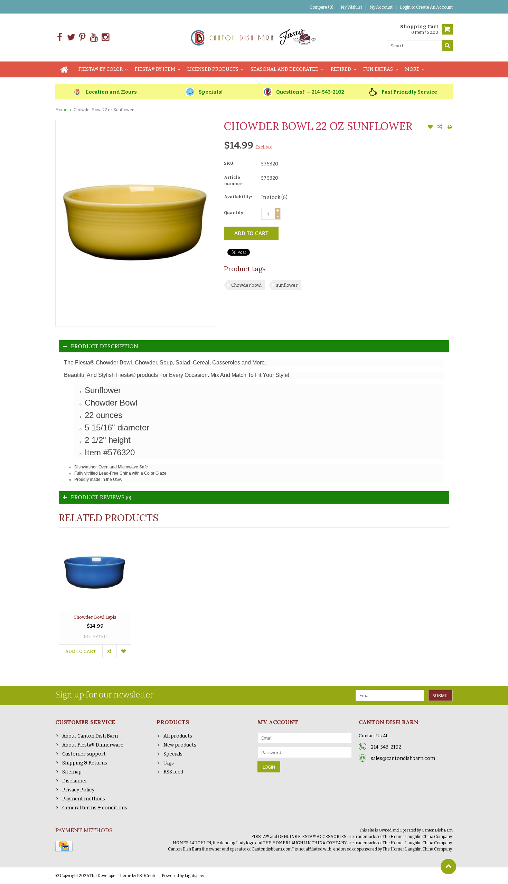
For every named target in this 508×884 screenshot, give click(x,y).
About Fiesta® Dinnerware (92, 745)
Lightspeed (195, 875)
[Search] (447, 45)
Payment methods (83, 799)
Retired (341, 69)
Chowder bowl (246, 285)
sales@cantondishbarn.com (403, 758)
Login (405, 7)
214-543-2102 (386, 747)
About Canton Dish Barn (90, 736)
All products (177, 736)
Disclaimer (74, 781)
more (412, 69)
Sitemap (72, 772)
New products (179, 745)
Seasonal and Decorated (285, 69)
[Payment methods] (64, 846)
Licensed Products (212, 69)
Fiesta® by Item (155, 69)
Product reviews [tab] (101, 497)
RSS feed (173, 772)
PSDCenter (147, 875)
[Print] (449, 127)
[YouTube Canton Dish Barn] (94, 37)
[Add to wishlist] (430, 127)
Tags (168, 763)
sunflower (287, 285)
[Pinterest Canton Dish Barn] (82, 37)
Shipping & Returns (84, 763)
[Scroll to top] (448, 866)
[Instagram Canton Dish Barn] (105, 37)
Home (61, 109)
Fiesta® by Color (100, 69)
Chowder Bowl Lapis (95, 617)
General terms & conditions (94, 808)
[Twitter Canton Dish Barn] (71, 37)
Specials (172, 754)
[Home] (64, 69)
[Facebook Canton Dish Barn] (59, 37)
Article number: (233, 180)
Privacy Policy (78, 790)
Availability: (238, 196)
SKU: (229, 163)
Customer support (84, 754)
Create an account (434, 7)
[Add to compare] (440, 127)
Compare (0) (321, 7)
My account (381, 7)
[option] (95, 600)
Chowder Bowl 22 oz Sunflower (104, 109)
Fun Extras (378, 69)
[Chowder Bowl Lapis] (95, 573)
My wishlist (351, 7)
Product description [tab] (104, 346)
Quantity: (234, 212)
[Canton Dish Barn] (254, 37)
